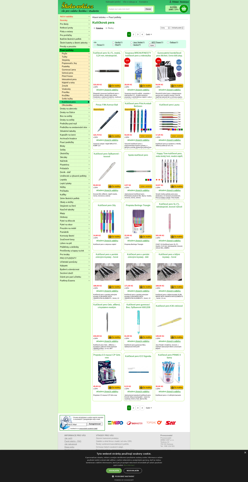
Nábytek (64, 266)
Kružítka (65, 95)
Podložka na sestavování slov (73, 127)
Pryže (64, 53)
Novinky (63, 20)
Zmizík (65, 86)
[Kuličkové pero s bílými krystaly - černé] (169, 280)
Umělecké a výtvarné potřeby (73, 176)
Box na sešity (66, 116)
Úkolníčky (64, 153)
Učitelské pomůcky (68, 262)
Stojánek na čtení (68, 206)
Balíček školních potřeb (70, 39)
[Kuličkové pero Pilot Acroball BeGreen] (138, 133)
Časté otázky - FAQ (72, 441)
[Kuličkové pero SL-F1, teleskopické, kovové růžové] (169, 233)
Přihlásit (175, 2)
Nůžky (63, 187)
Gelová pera (67, 73)
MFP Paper (156, 42)
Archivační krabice (68, 138)
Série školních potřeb (69, 198)
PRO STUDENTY (68, 258)
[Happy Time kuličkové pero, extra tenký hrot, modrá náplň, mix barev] (170, 183)
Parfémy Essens (67, 281)
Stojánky (66, 60)
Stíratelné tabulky (68, 131)
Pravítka (65, 92)
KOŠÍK (173, 7)
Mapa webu (69, 447)
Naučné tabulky (67, 210)
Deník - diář (65, 172)
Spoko (135, 45)
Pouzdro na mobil (68, 228)
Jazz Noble (137, 42)
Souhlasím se (83, 428)
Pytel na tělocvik (67, 221)
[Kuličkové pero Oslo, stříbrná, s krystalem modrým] (107, 334)
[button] (124, 476)
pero (116, 93)
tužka (130, 95)
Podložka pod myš (68, 123)
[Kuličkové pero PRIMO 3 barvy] (169, 384)
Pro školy (64, 24)
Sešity (63, 150)
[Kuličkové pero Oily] (107, 233)
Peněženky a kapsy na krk (72, 251)
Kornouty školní (67, 236)
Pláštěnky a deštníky (69, 247)
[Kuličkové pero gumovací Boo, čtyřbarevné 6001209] (138, 334)
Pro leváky (65, 254)
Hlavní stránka (99, 17)
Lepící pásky (65, 183)
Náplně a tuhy (68, 82)
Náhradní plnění (113, 2)
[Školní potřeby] (78, 5)
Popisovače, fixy (69, 63)
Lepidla (63, 180)
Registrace (184, 2)
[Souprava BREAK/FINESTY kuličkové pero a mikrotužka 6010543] (138, 82)
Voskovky (66, 89)
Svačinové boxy (67, 239)
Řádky (111, 28)
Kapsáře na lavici (68, 135)
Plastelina (64, 165)
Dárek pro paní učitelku (70, 277)
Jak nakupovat (70, 444)
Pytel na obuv (66, 224)
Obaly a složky (66, 202)
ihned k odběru (111, 90)
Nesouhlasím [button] (133, 470)
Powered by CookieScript (124, 480)
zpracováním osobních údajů (88, 428)
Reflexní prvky (66, 28)
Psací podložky (67, 142)
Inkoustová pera (69, 79)
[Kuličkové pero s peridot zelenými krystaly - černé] (107, 280)
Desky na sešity (67, 120)
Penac (99, 45)
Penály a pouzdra (68, 46)
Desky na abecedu (68, 109)
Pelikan (173, 42)
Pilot (117, 45)
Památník (64, 232)
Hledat (148, 9)
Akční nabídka (66, 16)
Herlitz (117, 42)
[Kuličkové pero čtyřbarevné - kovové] (107, 180)
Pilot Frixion (67, 76)
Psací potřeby (115, 17)
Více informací (129, 465)
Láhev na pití (66, 243)
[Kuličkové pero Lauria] (169, 131)
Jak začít (68, 438)
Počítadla (64, 191)
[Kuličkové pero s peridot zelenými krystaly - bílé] (138, 280)
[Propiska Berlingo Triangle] (138, 233)
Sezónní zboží (66, 273)
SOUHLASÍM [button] (114, 470)
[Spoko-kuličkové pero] (138, 172)
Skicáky (63, 157)
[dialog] (124, 466)
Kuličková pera (69, 102)
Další (148, 34)
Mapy (62, 213)
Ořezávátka (67, 105)
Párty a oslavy (66, 31)
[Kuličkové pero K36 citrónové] (169, 326)
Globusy (64, 217)
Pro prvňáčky (66, 35)
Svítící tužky (67, 99)
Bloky (62, 146)
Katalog (99, 28)
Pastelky (66, 66)
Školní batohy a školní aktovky (74, 43)
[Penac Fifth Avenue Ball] (107, 132)
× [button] (245, 453)
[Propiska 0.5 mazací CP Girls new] (107, 384)
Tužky (64, 57)
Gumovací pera (69, 70)
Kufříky (63, 195)
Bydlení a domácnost (69, 269)
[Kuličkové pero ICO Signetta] (138, 379)
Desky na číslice (67, 112)
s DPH (174, 10)
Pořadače (64, 168)
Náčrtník (64, 161)
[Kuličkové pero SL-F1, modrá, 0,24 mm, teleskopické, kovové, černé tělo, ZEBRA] (107, 72)
